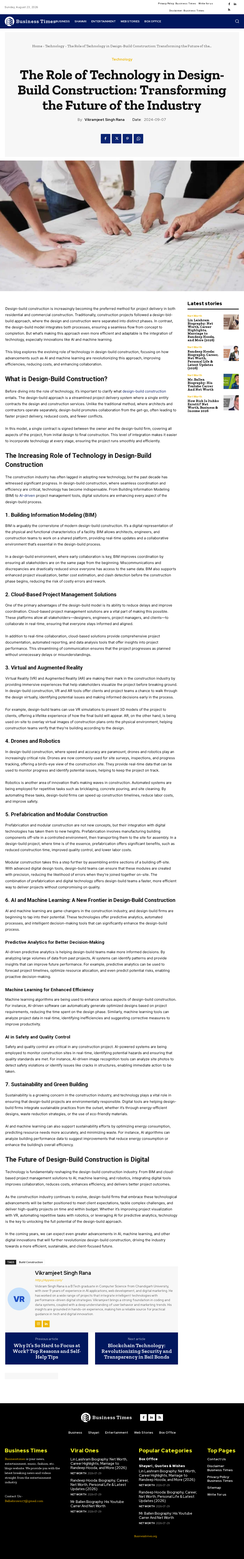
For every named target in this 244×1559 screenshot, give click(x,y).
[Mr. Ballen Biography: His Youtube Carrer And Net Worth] (231, 381)
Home (37, 46)
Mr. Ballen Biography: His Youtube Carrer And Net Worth (201, 385)
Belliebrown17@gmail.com (24, 1501)
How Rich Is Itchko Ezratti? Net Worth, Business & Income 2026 (203, 406)
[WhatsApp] (138, 138)
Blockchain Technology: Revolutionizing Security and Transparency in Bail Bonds (137, 1351)
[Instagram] (38, 1324)
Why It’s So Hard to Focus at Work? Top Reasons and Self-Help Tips (47, 1351)
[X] (116, 138)
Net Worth (195, 315)
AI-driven (27, 495)
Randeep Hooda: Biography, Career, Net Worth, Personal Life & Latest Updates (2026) (203, 360)
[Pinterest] (127, 138)
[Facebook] (229, 4)
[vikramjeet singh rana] (19, 1299)
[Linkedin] (235, 4)
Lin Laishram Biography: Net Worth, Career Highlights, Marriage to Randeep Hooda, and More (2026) (201, 330)
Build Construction (31, 1262)
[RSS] (229, 10)
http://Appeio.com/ (48, 1280)
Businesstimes (15, 1459)
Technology (54, 46)
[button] (237, 21)
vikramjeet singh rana (105, 120)
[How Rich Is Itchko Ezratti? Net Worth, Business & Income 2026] (231, 403)
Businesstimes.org (145, 1536)
